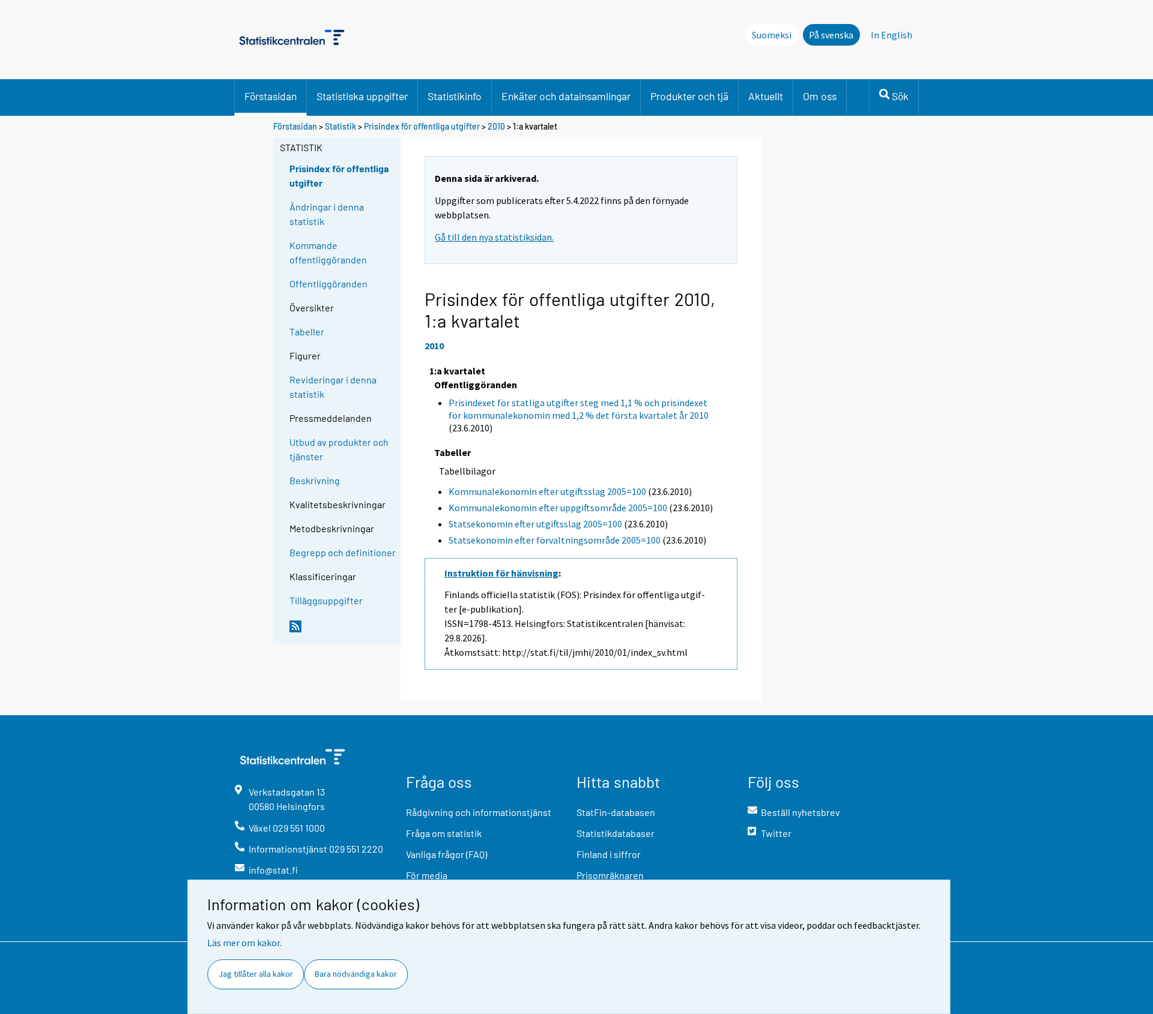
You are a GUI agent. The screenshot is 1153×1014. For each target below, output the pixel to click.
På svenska (831, 35)
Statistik (340, 126)
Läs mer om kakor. (244, 943)
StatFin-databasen (615, 812)
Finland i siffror (608, 854)
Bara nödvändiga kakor (356, 973)
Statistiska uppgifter (362, 96)
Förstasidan (270, 96)
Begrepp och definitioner (342, 552)
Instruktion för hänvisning (501, 573)
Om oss (820, 96)
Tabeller (306, 331)
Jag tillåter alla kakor (256, 973)
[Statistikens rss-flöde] (342, 631)
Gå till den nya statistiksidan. (494, 237)
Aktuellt (765, 96)
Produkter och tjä (689, 96)
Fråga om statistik (444, 833)
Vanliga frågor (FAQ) (446, 854)
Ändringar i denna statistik (326, 214)
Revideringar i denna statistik (333, 387)
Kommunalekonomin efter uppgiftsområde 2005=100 (558, 508)
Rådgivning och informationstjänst (478, 812)
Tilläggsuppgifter (326, 600)
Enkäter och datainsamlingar (566, 96)
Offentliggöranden (328, 283)
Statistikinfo (455, 96)
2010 (496, 126)
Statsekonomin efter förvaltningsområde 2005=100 (555, 540)
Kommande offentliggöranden (328, 252)
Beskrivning (314, 480)
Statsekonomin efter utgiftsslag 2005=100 (535, 524)
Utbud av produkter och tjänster (339, 449)
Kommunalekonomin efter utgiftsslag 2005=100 (547, 491)
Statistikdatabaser (615, 833)
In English (891, 35)
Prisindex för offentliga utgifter (422, 126)
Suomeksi (771, 35)
